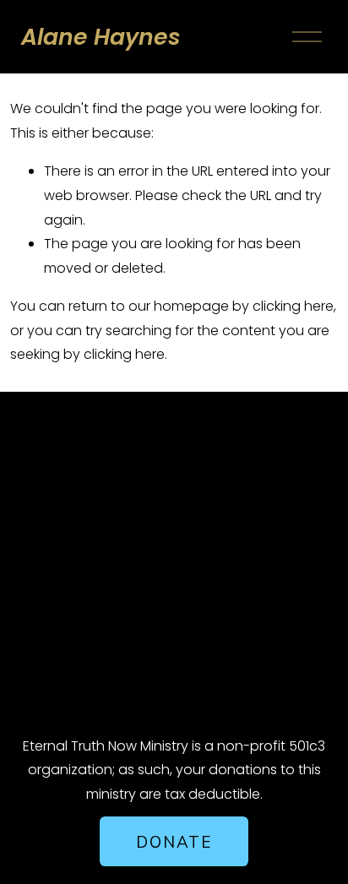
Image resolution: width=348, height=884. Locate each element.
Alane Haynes (101, 36)
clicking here (293, 306)
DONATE (173, 842)
